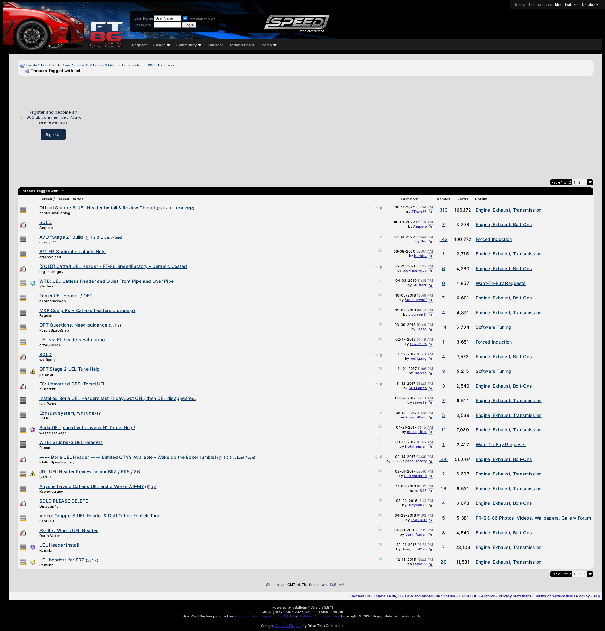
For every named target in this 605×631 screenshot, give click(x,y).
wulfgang (47, 359)
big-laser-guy (51, 272)
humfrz (420, 255)
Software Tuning (493, 327)
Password (142, 25)
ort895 (421, 490)
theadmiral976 (414, 549)
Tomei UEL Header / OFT (66, 295)
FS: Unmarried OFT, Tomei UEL (72, 383)
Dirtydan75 (49, 506)
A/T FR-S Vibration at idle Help (72, 251)
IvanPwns (47, 403)
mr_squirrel (417, 431)
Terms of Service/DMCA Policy (562, 596)
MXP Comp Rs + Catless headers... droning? (87, 310)
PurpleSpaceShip (54, 330)
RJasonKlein (416, 417)
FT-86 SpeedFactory (56, 462)
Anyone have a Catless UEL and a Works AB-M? (91, 486)
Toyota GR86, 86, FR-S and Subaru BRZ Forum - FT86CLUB (425, 596)
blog (558, 4)
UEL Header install (59, 545)
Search (266, 45)
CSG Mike (418, 344)
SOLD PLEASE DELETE (63, 500)
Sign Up (53, 134)
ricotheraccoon (52, 301)
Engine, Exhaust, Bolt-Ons (504, 224)
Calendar (215, 45)
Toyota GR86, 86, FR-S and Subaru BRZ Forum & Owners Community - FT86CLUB (94, 65)
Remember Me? (201, 19)
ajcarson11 (417, 314)
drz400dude (50, 345)
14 (443, 327)
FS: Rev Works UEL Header (68, 530)
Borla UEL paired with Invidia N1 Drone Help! (87, 427)
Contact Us (360, 596)
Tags (170, 65)
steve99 (420, 402)
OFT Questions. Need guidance (73, 324)
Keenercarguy (51, 491)
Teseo (422, 329)
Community (186, 45)
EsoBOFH (47, 521)
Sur (424, 241)
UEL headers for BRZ (61, 559)
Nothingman (416, 446)
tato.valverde (415, 476)
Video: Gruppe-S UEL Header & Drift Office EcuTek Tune (99, 515)
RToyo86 (419, 211)
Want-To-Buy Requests (501, 283)
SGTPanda (418, 388)
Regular (46, 315)
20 (444, 562)
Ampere (46, 227)
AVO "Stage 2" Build (61, 237)
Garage (159, 45)
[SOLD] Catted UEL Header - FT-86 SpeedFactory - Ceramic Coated (113, 266)
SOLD (45, 222)
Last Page (184, 208)
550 (443, 459)
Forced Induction (494, 239)
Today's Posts (241, 45)
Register (139, 45)
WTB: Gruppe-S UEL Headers (71, 442)
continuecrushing (55, 213)
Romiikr (46, 550)
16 (443, 488)
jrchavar (46, 374)
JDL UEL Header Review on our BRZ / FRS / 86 (89, 471)
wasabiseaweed (53, 433)
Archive (488, 596)
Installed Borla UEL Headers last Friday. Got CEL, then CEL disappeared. (117, 398)
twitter (570, 4)
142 (444, 239)
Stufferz (46, 286)
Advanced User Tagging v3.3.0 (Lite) (264, 616)
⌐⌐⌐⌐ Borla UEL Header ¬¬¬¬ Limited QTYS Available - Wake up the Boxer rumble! (127, 457)
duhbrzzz (47, 389)
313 (444, 210)
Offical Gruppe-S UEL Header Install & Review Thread (97, 207)
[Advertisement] (341, 125)
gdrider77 (47, 242)
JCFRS (45, 418)
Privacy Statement (515, 596)
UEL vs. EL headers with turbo (72, 339)
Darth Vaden (50, 535)
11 (443, 429)
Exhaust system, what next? (70, 413)
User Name (143, 18)
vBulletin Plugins (288, 625)
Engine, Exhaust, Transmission (509, 210)
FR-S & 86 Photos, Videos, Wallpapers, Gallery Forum (533, 517)
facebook (590, 4)
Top (596, 596)
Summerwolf (416, 300)
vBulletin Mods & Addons (319, 616)
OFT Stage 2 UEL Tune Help (69, 369)
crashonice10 (51, 257)
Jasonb (420, 373)
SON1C (45, 477)
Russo (44, 448)
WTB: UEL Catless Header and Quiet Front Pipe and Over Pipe (106, 281)
